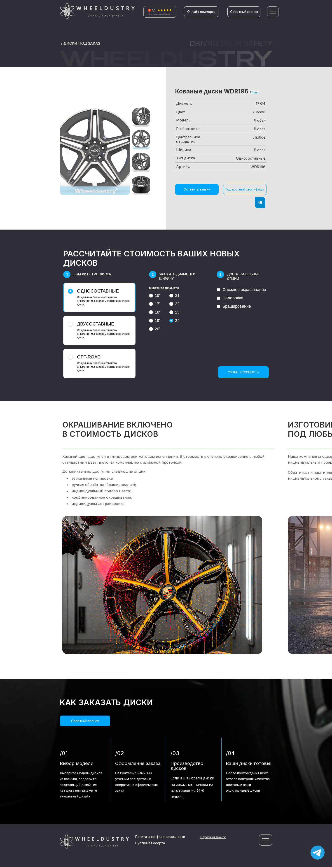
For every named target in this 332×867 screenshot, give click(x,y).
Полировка (232, 298)
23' (177, 312)
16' (157, 295)
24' (177, 320)
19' (157, 320)
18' (157, 312)
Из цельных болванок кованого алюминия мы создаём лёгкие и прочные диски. (103, 297)
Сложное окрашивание (244, 289)
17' (157, 304)
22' (177, 304)
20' (157, 329)
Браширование (236, 306)
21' (177, 295)
